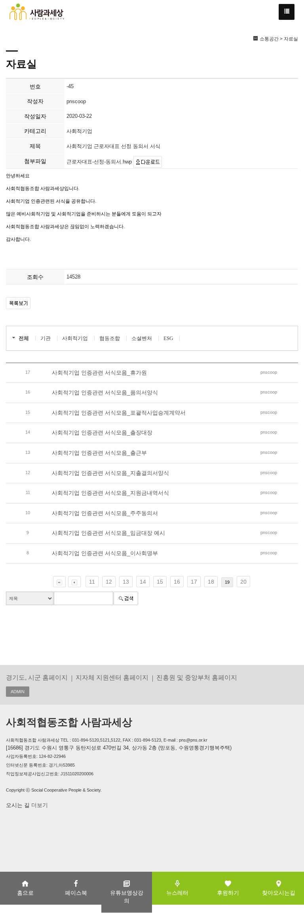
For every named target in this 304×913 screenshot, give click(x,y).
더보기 (39, 805)
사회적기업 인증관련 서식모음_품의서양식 (105, 392)
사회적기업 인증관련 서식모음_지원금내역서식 (110, 493)
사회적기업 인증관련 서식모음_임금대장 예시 (108, 533)
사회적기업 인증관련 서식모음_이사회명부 (105, 553)
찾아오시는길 (278, 893)
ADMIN (18, 691)
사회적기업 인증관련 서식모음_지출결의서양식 (110, 473)
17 (194, 582)
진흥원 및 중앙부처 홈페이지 (196, 677)
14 (143, 582)
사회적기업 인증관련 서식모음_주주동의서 (105, 513)
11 (92, 582)
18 (211, 582)
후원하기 (228, 893)
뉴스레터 (177, 893)
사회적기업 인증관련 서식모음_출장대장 (102, 432)
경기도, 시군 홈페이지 (37, 677)
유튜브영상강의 (126, 897)
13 (126, 582)
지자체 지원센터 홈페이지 (112, 677)
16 (177, 582)
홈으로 (25, 893)
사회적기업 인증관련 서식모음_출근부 (99, 453)
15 (160, 582)
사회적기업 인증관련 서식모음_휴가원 (99, 372)
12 (109, 582)
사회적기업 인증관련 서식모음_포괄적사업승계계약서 (119, 412)
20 (243, 582)
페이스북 (76, 893)
